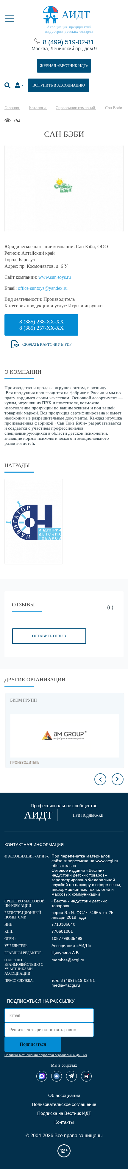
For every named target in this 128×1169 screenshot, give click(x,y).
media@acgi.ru (65, 985)
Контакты (64, 1122)
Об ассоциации (64, 1095)
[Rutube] (86, 1076)
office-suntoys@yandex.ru (43, 288)
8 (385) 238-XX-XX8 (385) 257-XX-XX (41, 325)
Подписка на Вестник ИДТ (64, 1113)
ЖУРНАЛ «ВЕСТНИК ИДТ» (64, 65)
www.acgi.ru (107, 860)
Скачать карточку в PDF (46, 344)
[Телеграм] (71, 1076)
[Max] (41, 1076)
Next (118, 779)
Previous (100, 779)
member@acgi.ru (67, 959)
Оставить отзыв (49, 636)
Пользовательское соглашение (64, 1104)
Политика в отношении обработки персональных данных (45, 1055)
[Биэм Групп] (64, 736)
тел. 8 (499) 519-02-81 (73, 980)
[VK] (56, 1076)
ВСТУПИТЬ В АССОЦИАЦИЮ (58, 85)
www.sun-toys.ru (54, 277)
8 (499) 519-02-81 (68, 42)
